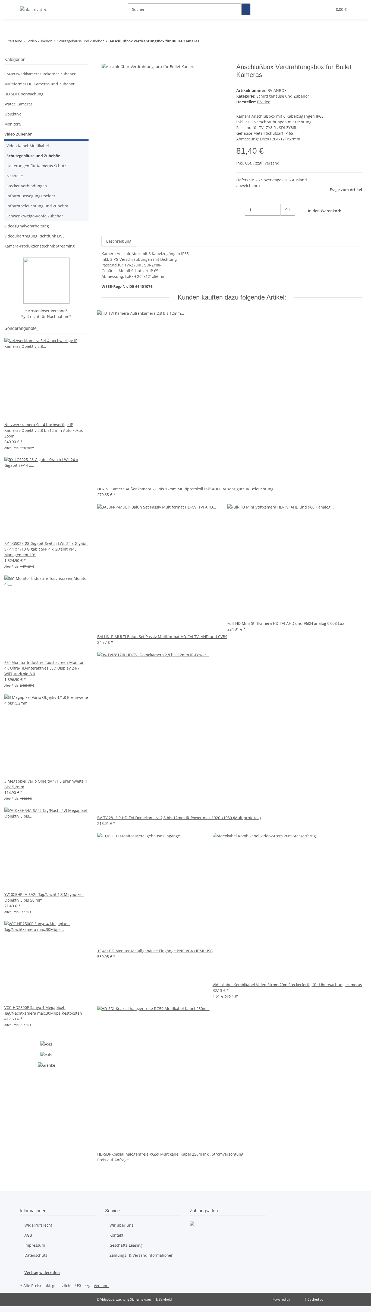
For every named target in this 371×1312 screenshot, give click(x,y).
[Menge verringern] (240, 210)
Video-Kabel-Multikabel (28, 145)
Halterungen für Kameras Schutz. (37, 165)
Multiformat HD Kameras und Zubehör (39, 83)
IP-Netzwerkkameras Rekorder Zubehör (40, 73)
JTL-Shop (298, 1299)
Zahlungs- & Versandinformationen (141, 1255)
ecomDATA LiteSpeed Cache (345, 1299)
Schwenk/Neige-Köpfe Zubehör (35, 215)
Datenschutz (35, 1255)
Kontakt (116, 1235)
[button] (326, 9)
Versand (272, 163)
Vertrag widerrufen (42, 1272)
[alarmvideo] (34, 9)
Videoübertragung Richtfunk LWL (34, 236)
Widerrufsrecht (38, 1225)
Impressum (34, 1245)
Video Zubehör (18, 134)
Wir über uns (121, 1225)
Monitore (12, 124)
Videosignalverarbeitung (26, 226)
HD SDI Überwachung (23, 94)
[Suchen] (246, 9)
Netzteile (15, 175)
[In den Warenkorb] (106, 60)
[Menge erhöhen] (285, 221)
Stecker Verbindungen (27, 185)
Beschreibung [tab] (118, 241)
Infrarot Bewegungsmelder (31, 195)
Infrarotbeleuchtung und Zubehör (37, 205)
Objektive (12, 114)
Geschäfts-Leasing (126, 1245)
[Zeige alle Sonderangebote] (37, 328)
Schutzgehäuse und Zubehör (282, 96)
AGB (28, 1235)
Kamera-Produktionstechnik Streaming (39, 246)
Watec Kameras (18, 104)
